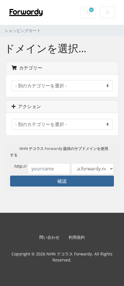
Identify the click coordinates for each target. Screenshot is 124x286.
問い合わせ (49, 237)
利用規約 (77, 237)
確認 (62, 181)
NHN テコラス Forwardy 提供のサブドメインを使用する (59, 152)
